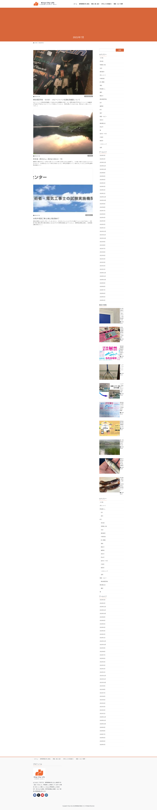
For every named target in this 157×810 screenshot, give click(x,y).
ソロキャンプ (103, 144)
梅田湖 (101, 106)
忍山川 (101, 126)
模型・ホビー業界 (80, 759)
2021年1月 (102, 269)
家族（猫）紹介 (57, 759)
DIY (101, 102)
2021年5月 (102, 255)
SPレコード (103, 75)
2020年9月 (102, 283)
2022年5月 (102, 214)
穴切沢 (101, 137)
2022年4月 (102, 217)
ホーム (36, 759)
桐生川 (101, 95)
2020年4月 (102, 300)
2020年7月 (102, 290)
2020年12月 (103, 272)
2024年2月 (102, 159)
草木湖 (90, 155)
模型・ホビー (103, 116)
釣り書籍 (102, 82)
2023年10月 (103, 169)
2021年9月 (102, 241)
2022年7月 (102, 210)
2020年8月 (102, 286)
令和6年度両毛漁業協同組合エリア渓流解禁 (121, 332)
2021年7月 (102, 248)
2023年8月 (102, 172)
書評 (101, 92)
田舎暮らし (89, 215)
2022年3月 (102, 221)
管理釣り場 (102, 64)
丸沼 (101, 68)
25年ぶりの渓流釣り (68, 759)
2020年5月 (102, 296)
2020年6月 (102, 293)
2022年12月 (103, 197)
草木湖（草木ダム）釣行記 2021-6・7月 (47, 159)
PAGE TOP (152, 784)
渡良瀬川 (102, 71)
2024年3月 (102, 155)
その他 (101, 57)
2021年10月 (103, 238)
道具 (101, 147)
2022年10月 (103, 200)
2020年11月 (103, 276)
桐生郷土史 (102, 123)
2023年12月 (103, 162)
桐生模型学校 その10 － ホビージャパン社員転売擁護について (56, 100)
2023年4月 (102, 183)
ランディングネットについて (121, 368)
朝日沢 (101, 140)
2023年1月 (102, 193)
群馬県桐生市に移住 (45, 759)
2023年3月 (102, 186)
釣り (101, 109)
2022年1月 (102, 228)
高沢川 (101, 120)
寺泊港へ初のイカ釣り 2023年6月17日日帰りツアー (122, 484)
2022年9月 (102, 203)
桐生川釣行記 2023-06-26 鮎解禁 (121, 462)
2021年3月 (102, 262)
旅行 (101, 113)
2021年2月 (102, 265)
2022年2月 (102, 224)
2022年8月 (102, 207)
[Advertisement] (78, 21)
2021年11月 (103, 234)
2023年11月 (103, 166)
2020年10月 (103, 279)
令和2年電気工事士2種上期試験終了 (46, 218)
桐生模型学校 (88, 96)
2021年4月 (102, 259)
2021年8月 (102, 245)
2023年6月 (102, 176)
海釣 (101, 85)
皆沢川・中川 (103, 133)
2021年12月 (103, 231)
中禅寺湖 (102, 78)
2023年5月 (102, 179)
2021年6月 (102, 252)
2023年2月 (102, 190)
